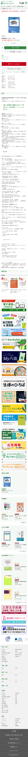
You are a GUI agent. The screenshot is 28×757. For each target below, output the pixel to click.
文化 (16, 675)
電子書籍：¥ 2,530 (15, 51)
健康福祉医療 (18, 649)
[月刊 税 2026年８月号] (22, 283)
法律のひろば (17, 722)
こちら (22, 101)
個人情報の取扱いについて (14, 743)
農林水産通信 (18, 654)
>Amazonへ (18, 40)
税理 (16, 724)
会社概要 (14, 731)
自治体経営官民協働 (6, 653)
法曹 (2, 668)
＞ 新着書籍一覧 (23, 522)
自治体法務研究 (5, 725)
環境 (16, 651)
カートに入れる (15, 64)
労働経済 (17, 656)
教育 (14, 6)
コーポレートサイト (14, 750)
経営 (16, 681)
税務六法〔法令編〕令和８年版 (20, 596)
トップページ (3, 6)
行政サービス (4, 654)
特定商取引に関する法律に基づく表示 (14, 735)
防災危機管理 (4, 661)
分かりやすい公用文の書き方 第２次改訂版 (20, 567)
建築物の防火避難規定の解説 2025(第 (20, 582)
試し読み (14, 43)
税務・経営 (4, 679)
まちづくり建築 (18, 653)
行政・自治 (4, 646)
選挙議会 (4, 658)
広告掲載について (14, 746)
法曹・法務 (4, 665)
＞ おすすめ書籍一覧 (22, 551)
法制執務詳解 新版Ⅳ (6, 544)
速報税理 (17, 725)
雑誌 (3, 716)
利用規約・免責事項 (14, 739)
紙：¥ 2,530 (15, 47)
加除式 (3, 690)
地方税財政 (4, 659)
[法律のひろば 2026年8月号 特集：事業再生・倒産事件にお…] (14, 283)
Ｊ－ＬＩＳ (4, 720)
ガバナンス (4, 718)
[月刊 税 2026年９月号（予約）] (5, 283)
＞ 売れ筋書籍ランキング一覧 (20, 602)
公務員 (3, 656)
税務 (2, 681)
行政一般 (3, 649)
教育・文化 (9, 6)
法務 (16, 668)
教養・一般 (4, 685)
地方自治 (3, 651)
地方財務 (3, 724)
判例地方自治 (17, 718)
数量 (3, 55)
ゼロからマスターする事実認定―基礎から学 (20, 545)
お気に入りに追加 (15, 68)
